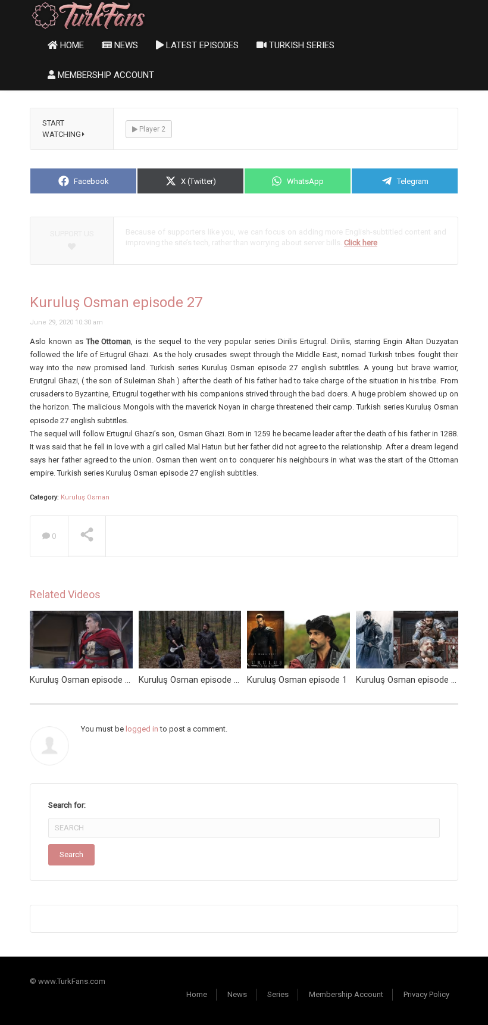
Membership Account (104, 75)
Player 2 (151, 129)
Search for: (67, 805)
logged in (142, 728)
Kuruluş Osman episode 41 (408, 679)
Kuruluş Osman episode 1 (297, 679)
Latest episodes (201, 45)
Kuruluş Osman (85, 497)
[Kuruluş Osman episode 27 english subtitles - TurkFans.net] (88, 14)
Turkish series (300, 45)
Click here (360, 242)
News (125, 45)
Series (278, 994)
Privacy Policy (426, 994)
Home (71, 45)
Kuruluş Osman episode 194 (84, 679)
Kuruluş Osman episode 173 (193, 679)
